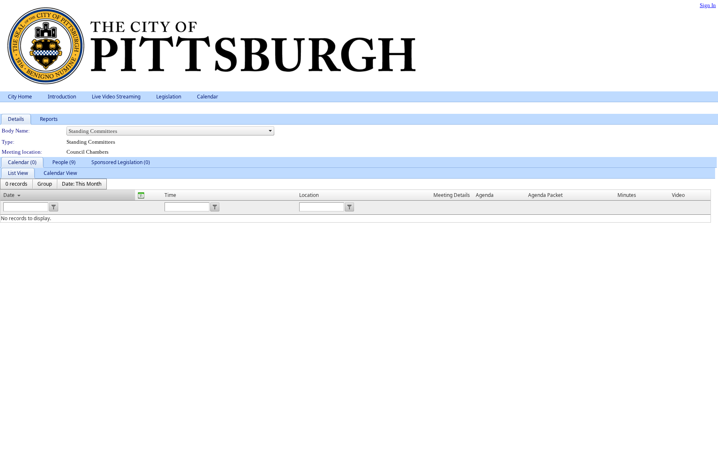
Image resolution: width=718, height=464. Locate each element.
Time (170, 195)
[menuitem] (16, 184)
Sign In (708, 5)
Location (309, 195)
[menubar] (53, 184)
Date (9, 195)
